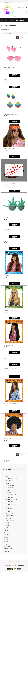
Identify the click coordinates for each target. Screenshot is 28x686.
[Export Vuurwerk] (17, 569)
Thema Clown (8, 492)
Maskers (6, 539)
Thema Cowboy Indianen (11, 495)
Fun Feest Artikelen (9, 549)
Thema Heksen (8, 509)
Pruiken (6, 542)
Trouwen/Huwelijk (9, 520)
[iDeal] (13, 565)
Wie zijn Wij (3, 2)
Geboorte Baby (8, 518)
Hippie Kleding (9, 488)
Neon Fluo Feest (9, 513)
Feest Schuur (17, 561)
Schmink (6, 544)
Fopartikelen (7, 546)
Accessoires (7, 535)
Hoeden (6, 537)
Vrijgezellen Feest (9, 516)
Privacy (20, 0)
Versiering (6, 551)
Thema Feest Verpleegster (11, 504)
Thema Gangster (9, 506)
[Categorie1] (21, 565)
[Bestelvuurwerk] (10, 569)
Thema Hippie (12, 20)
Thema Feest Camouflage (11, 499)
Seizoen (6, 530)
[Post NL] (16, 565)
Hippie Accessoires (10, 485)
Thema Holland (8, 511)
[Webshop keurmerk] (7, 565)
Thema (6, 20)
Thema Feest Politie (10, 497)
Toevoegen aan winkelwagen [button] (14, 75)
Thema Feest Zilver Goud (11, 478)
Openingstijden (8, 2)
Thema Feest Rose (9, 502)
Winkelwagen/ (22, 7)
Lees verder (14, 190)
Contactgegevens (8, 0)
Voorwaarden (15, 0)
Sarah (6, 528)
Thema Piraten (8, 490)
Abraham (7, 525)
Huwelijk (7, 523)
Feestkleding (7, 532)
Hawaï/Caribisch (9, 481)
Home (2, 0)
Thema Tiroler (8, 476)
